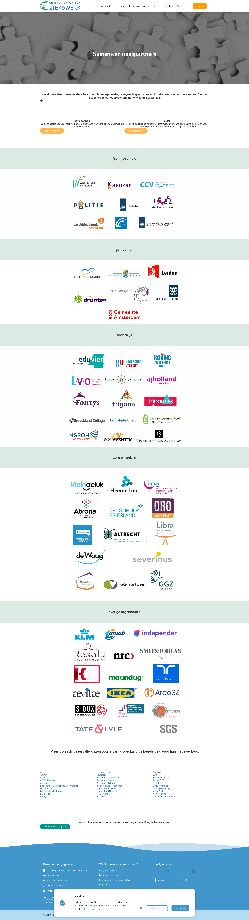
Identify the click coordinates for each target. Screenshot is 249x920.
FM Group (45, 794)
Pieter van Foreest (162, 777)
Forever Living (103, 772)
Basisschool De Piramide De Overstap (59, 785)
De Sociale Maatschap (51, 791)
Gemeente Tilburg (105, 783)
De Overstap (46, 788)
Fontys (43, 796)
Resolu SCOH (159, 780)
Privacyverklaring (93, 909)
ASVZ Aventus (47, 780)
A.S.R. (43, 777)
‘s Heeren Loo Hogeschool (109, 785)
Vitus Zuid (158, 791)
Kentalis (157, 772)
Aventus (44, 783)
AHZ (42, 772)
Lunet (156, 774)
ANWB (43, 774)
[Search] (186, 880)
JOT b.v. (100, 796)
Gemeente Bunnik (105, 780)
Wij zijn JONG (159, 794)
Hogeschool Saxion (106, 788)
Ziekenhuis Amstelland (164, 796)
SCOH (156, 783)
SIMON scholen (160, 785)
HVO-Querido (103, 794)
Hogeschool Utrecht (106, 791)
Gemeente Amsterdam (107, 777)
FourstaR (101, 774)
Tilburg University (161, 788)
